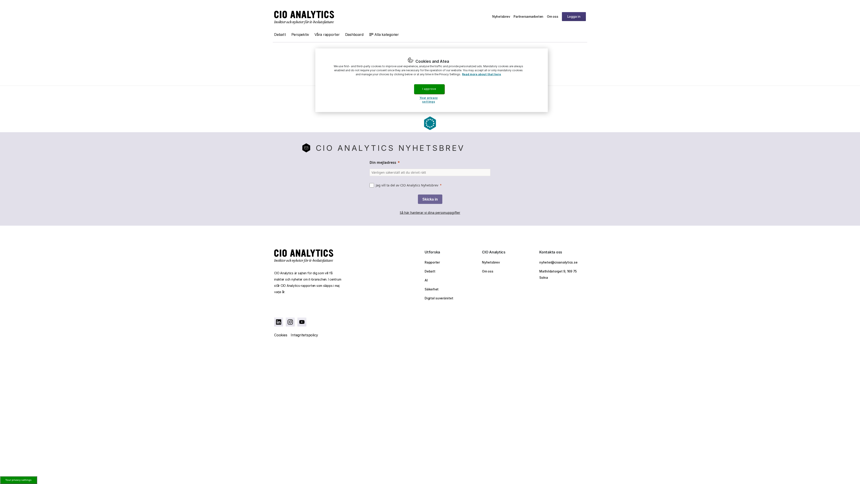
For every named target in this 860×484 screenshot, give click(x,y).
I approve (429, 89)
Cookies (280, 335)
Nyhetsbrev (501, 16)
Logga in (573, 16)
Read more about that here (481, 74)
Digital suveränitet (439, 298)
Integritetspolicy (304, 335)
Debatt (280, 34)
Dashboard (354, 34)
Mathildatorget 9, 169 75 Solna (558, 274)
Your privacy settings (18, 480)
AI (426, 280)
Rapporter (432, 262)
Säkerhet (432, 289)
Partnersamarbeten (528, 16)
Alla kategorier (386, 34)
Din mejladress (383, 162)
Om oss (552, 16)
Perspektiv (300, 34)
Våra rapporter (327, 34)
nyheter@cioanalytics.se (558, 262)
